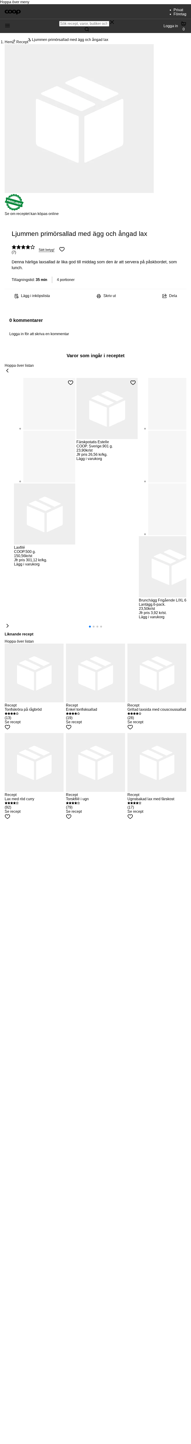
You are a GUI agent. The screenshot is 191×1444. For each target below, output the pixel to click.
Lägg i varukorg (27, 564)
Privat (178, 10)
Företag (180, 14)
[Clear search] (112, 22)
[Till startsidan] (13, 12)
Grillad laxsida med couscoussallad (156, 709)
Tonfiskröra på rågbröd (23, 709)
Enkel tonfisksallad (81, 709)
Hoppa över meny (14, 2)
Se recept (12, 722)
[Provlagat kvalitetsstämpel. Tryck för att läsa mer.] (14, 209)
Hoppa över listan (19, 365)
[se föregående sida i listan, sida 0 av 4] (7, 371)
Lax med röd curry (19, 799)
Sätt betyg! (47, 249)
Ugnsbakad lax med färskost (150, 799)
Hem (9, 42)
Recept (22, 42)
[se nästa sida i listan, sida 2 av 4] (7, 626)
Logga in (171, 26)
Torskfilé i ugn (77, 799)
